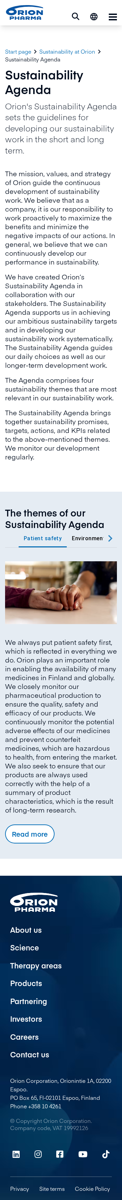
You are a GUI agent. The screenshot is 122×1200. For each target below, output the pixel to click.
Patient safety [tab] (43, 538)
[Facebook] (59, 1154)
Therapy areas (36, 965)
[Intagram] (38, 1154)
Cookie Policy (92, 1188)
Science (24, 947)
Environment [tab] (88, 538)
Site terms (52, 1188)
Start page (18, 51)
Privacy (19, 1188)
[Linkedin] (16, 1154)
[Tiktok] (105, 1154)
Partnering (28, 1001)
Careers (24, 1037)
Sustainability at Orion (67, 51)
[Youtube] (82, 1154)
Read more (30, 833)
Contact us (29, 1054)
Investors (26, 1019)
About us (26, 930)
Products (26, 983)
